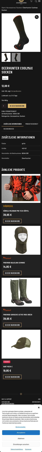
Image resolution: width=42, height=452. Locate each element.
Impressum (28, 449)
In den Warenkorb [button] (12, 221)
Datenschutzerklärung (17, 449)
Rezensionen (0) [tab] (9, 129)
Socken (19, 8)
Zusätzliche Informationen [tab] (13, 124)
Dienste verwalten (20, 427)
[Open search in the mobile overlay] (36, 1)
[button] (39, 407)
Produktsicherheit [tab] (31, 124)
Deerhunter (26, 158)
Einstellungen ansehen (21, 444)
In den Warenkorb (17, 106)
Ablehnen (21, 438)
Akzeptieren (21, 433)
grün (23, 143)
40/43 (24, 148)
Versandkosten (16, 91)
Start (3, 8)
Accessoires (11, 8)
